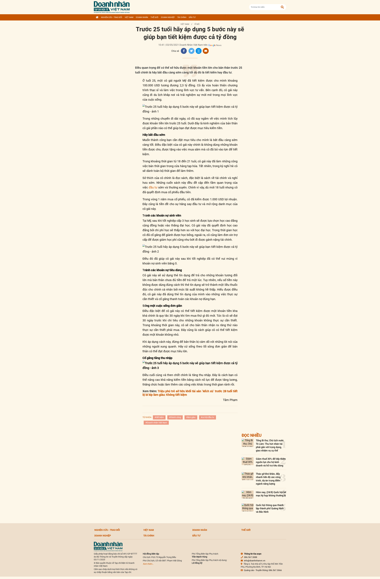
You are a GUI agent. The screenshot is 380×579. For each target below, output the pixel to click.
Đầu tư (192, 17)
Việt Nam (129, 17)
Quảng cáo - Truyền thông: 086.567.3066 (263, 570)
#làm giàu (190, 417)
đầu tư (153, 187)
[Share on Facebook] (184, 51)
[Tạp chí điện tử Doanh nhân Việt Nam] (112, 6)
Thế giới (154, 17)
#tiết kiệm (159, 417)
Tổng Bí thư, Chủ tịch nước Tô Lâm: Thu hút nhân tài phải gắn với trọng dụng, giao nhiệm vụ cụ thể (270, 445)
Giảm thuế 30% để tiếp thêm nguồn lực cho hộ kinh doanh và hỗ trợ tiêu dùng (271, 462)
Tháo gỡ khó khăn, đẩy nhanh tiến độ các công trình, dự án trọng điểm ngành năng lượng (268, 478)
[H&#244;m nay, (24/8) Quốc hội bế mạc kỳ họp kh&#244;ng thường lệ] (248, 494)
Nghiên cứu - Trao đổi (111, 17)
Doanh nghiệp (168, 17)
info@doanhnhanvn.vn (254, 560)
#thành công (175, 417)
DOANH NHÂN (142, 17)
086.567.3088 (250, 557)
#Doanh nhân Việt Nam (156, 422)
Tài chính (181, 17)
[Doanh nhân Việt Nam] (108, 546)
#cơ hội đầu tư (207, 417)
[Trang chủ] (97, 17)
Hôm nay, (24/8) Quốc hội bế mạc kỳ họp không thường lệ (271, 494)
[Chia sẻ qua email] (206, 51)
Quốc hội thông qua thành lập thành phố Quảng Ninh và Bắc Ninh (270, 508)
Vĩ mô (197, 24)
